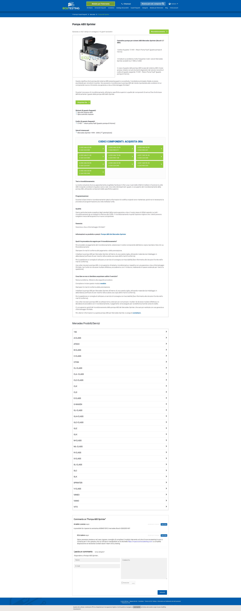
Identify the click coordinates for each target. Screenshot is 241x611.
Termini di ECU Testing (150, 601)
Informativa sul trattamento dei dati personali (169, 601)
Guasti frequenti (135, 8)
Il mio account (174, 8)
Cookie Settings (124, 601)
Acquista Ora (82, 102)
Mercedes (92, 14)
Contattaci (111, 8)
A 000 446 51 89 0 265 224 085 (85, 156)
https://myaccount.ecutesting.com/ (140, 541)
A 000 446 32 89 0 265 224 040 (114, 164)
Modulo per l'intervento (100, 4)
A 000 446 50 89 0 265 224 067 (85, 164)
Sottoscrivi (162, 592)
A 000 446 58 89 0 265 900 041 (144, 149)
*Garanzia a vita (126, 602)
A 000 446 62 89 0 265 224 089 (85, 149)
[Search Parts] (163, 3)
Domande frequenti (100, 8)
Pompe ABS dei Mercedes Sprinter (113, 234)
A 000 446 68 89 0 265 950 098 (85, 172)
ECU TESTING (73, 7)
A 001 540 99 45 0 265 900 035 (144, 164)
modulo (103, 283)
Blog (166, 8)
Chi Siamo (90, 8)
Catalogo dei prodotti (122, 8)
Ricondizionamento (158, 32)
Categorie (145, 8)
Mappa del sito (133, 601)
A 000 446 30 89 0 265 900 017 (114, 149)
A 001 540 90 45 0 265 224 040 (144, 156)
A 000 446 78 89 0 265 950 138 (114, 156)
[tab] (120, 332)
